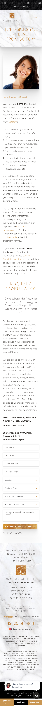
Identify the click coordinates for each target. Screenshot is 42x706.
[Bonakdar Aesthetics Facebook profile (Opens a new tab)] (33, 624)
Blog (25, 606)
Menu (36, 18)
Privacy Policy (30, 639)
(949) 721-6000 (12, 533)
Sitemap (17, 639)
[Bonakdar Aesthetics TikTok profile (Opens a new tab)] (22, 624)
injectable (12, 237)
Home (16, 606)
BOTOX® (13, 122)
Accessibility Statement (15, 641)
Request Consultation (18, 526)
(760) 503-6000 (21, 594)
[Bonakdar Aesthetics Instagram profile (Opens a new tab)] (9, 624)
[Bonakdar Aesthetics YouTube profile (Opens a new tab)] (16, 624)
